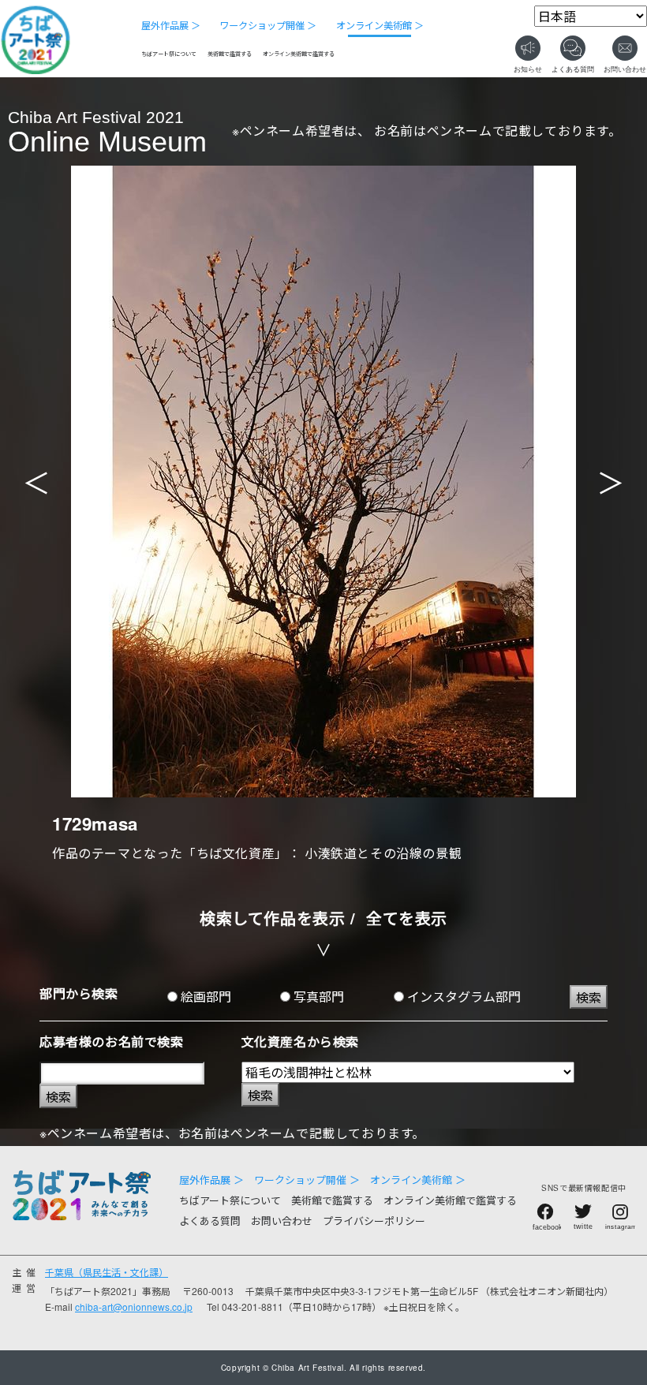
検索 (588, 997)
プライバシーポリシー (374, 1220)
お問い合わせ (281, 1220)
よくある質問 (210, 1220)
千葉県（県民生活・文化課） (106, 1272)
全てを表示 (406, 917)
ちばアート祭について (168, 54)
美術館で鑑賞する (230, 54)
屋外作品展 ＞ (170, 25)
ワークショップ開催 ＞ (267, 25)
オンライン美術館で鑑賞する (299, 54)
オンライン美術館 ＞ (380, 25)
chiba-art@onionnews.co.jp (134, 1306)
